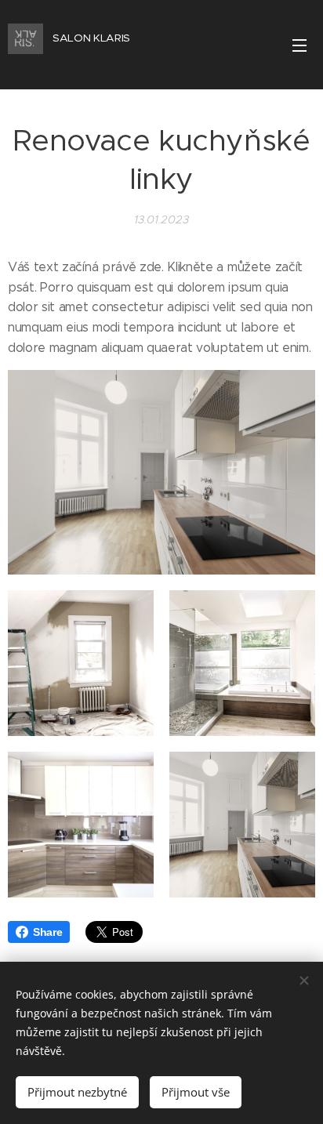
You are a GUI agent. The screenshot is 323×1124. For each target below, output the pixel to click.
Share (47, 932)
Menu (299, 44)
